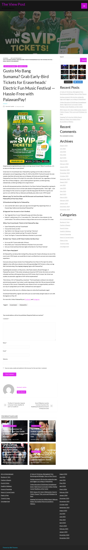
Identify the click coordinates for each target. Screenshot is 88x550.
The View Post (13, 4)
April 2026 (63, 158)
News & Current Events (67, 237)
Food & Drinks (64, 228)
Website (5, 359)
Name (5, 343)
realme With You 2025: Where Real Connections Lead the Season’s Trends (41, 457)
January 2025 (64, 203)
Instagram (36, 299)
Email (5, 351)
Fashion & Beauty (65, 225)
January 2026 (64, 167)
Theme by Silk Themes (10, 547)
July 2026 (63, 148)
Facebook (28, 299)
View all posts (21, 392)
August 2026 (64, 145)
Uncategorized (64, 246)
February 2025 (64, 200)
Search (62, 57)
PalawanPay (23, 305)
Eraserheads (13, 305)
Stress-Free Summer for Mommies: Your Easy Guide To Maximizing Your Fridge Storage (14, 433)
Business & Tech (22, 66)
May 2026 (63, 155)
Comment (6, 318)
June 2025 (63, 188)
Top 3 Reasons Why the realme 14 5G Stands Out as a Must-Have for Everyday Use (42, 433)
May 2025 (63, 191)
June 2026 (63, 151)
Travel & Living (64, 243)
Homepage (5, 58)
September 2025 (65, 179)
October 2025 (64, 176)
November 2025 (65, 173)
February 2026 (64, 164)
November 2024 (65, 209)
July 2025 (63, 185)
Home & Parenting (65, 234)
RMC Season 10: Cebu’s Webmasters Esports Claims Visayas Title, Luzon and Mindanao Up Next (73, 112)
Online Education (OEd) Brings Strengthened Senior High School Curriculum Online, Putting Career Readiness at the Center (73, 105)
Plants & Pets (64, 240)
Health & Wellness (65, 231)
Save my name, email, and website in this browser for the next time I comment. (26, 368)
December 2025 (65, 170)
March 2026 (63, 161)
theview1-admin (10, 106)
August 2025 (64, 182)
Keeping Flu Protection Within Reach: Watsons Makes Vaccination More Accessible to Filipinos (71, 119)
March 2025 (63, 197)
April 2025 (63, 194)
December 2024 (65, 206)
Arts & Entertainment (16, 58)
